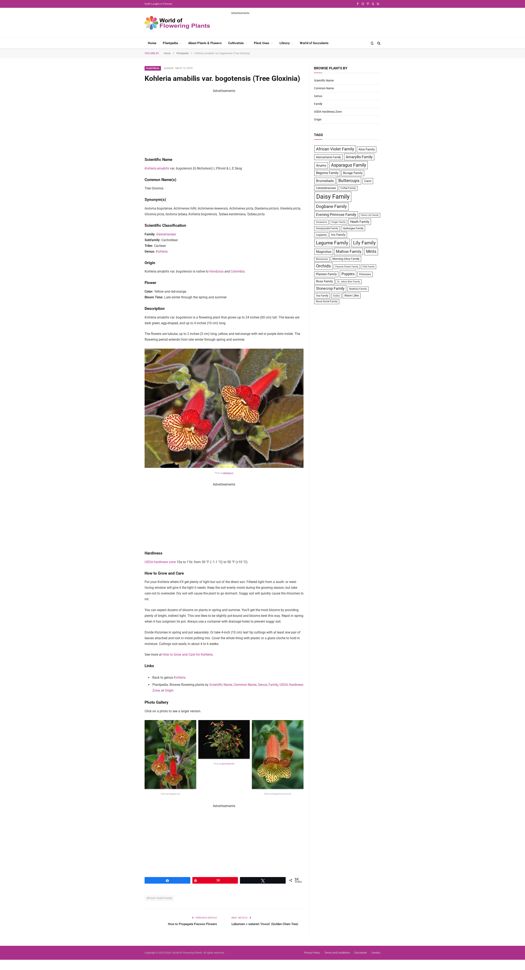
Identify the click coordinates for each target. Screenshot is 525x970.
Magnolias (323, 252)
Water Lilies (351, 295)
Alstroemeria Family (328, 157)
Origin (169, 690)
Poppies (348, 274)
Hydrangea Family (353, 228)
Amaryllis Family (359, 157)
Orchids (323, 265)
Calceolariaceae (326, 188)
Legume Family (332, 243)
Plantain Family (326, 274)
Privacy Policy (312, 952)
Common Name (245, 685)
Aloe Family (366, 149)
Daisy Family (333, 196)
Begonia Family (327, 173)
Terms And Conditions (337, 952)
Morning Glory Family (346, 258)
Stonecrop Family (330, 288)
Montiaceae (322, 259)
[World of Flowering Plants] (177, 23)
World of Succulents (314, 43)
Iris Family (338, 235)
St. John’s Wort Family (348, 281)
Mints (371, 251)
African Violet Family (159, 898)
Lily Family (364, 243)
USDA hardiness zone (160, 562)
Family (273, 685)
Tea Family (322, 295)
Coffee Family (348, 188)
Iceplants (321, 234)
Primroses (365, 274)
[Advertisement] (305, 24)
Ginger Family (338, 222)
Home (152, 43)
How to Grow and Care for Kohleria (188, 654)
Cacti (367, 181)
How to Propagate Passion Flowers (192, 924)
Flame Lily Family (370, 215)
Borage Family (353, 173)
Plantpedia (170, 43)
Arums (321, 165)
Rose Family (324, 281)
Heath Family (359, 222)
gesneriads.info (228, 764)
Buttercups (349, 180)
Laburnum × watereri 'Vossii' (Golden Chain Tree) (265, 924)
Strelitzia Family (358, 288)
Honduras (216, 271)
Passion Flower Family (346, 266)
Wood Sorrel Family (327, 301)
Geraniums (321, 222)
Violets (336, 295)
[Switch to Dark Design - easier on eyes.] (372, 43)
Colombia (238, 271)
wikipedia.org (228, 473)
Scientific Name (220, 685)
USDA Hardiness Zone (328, 111)
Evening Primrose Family (336, 215)
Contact (375, 952)
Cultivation (236, 43)
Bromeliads (325, 181)
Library (285, 43)
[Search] (378, 43)
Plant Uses (261, 43)
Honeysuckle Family (327, 228)
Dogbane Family (331, 206)
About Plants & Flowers (205, 43)
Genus (262, 685)
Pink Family (368, 266)
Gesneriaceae (166, 234)
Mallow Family (348, 251)
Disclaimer (360, 952)
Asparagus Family (348, 165)
